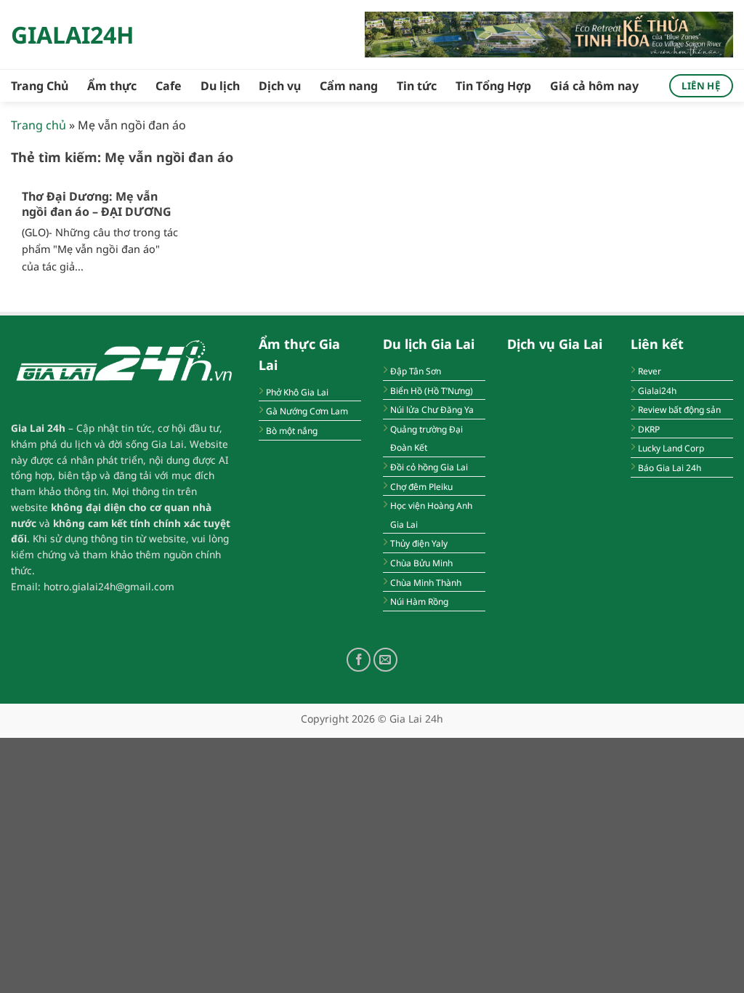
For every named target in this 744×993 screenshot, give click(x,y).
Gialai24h (72, 35)
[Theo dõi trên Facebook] (359, 660)
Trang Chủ (39, 86)
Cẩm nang (349, 86)
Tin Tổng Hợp (493, 86)
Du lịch (220, 86)
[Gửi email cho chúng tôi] (385, 660)
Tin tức (417, 86)
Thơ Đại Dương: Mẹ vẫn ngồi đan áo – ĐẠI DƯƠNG (96, 204)
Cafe (168, 86)
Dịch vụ (280, 86)
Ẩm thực (112, 86)
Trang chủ (38, 125)
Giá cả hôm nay (594, 86)
